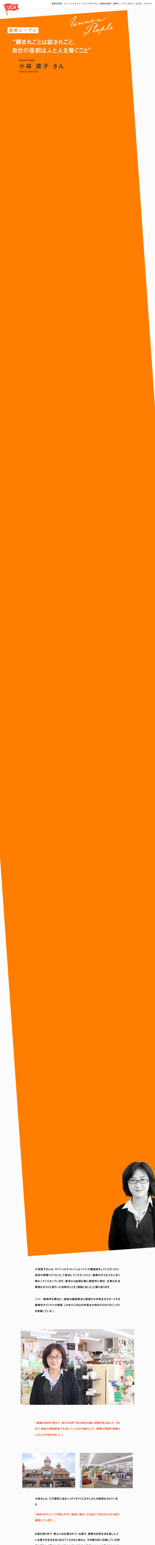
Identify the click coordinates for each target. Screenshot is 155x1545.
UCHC (138, 3)
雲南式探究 (57, 3)
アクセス (147, 3)
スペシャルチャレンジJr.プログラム (81, 3)
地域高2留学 (106, 3)
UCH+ (130, 3)
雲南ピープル (119, 3)
